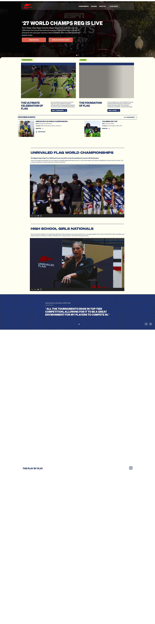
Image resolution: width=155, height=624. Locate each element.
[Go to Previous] (146, 324)
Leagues (94, 6)
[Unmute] (38, 216)
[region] (77, 30)
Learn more (113, 6)
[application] (77, 190)
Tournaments (84, 6)
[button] (76, 55)
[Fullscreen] (41, 216)
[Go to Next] (150, 324)
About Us (102, 6)
